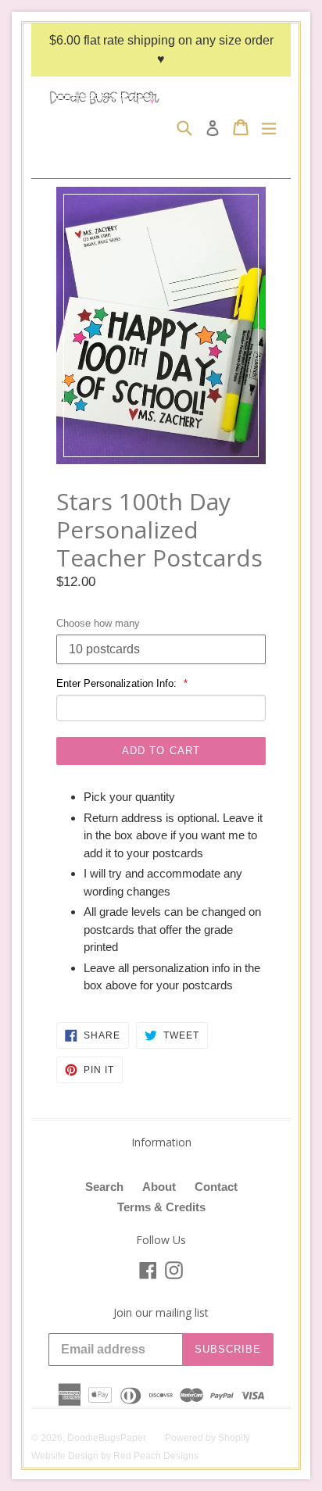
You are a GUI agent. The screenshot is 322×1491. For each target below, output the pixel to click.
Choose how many (98, 623)
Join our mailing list (161, 1313)
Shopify (234, 1437)
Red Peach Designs (156, 1455)
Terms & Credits (161, 1207)
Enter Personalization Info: (118, 683)
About (159, 1186)
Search (104, 1186)
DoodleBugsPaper (106, 1437)
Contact (216, 1186)
